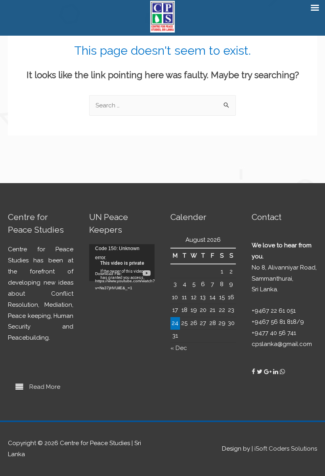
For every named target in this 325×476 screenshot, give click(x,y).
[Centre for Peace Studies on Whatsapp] (282, 371)
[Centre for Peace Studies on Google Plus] (268, 371)
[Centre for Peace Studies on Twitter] (260, 371)
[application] (122, 262)
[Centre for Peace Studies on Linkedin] (276, 371)
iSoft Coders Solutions (285, 448)
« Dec (178, 348)
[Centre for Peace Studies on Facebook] (254, 371)
